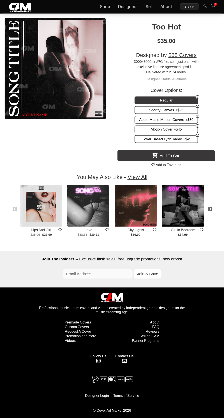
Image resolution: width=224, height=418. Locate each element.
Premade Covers (78, 322)
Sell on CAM (149, 336)
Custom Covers (77, 327)
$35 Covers (182, 55)
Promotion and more (80, 336)
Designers (128, 7)
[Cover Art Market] (16, 6)
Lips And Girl (41, 230)
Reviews (152, 331)
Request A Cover (78, 331)
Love (88, 230)
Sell (148, 7)
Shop (105, 7)
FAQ (155, 327)
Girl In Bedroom (183, 230)
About (166, 7)
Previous (14, 208)
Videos (70, 340)
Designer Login (97, 395)
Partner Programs (145, 340)
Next (209, 208)
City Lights (136, 230)
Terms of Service (126, 395)
